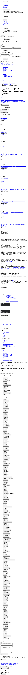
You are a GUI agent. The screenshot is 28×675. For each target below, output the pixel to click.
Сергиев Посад (7, 583)
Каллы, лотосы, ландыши (14, 97)
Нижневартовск (7, 527)
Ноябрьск (5, 543)
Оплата (4, 342)
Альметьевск (6, 400)
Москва (5, 383)
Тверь (5, 603)
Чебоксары (6, 623)
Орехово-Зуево (7, 551)
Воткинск (5, 448)
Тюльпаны (6, 102)
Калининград (6, 474)
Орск (5, 553)
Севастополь (6, 580)
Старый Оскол (6, 593)
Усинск (5, 614)
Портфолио (5, 5)
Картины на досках (7, 71)
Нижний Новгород (7, 384)
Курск (5, 504)
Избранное (8, 295)
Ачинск (5, 413)
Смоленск (6, 588)
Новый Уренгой (7, 540)
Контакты (5, 7)
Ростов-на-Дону (7, 390)
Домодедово (6, 460)
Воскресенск (6, 447)
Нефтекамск (6, 525)
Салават (5, 572)
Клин (5, 486)
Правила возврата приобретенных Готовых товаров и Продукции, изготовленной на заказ (13, 268)
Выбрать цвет (3, 110)
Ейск (5, 462)
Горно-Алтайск (6, 455)
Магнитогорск (6, 512)
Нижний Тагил (6, 531)
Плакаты (5, 75)
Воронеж (5, 379)
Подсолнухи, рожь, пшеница (7, 100)
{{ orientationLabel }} (5, 104)
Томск (5, 607)
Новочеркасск (6, 539)
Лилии (2, 98)
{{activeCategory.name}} (8, 12)
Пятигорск (6, 565)
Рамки (4, 74)
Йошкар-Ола (6, 471)
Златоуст (5, 466)
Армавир (5, 407)
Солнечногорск (7, 589)
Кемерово (5, 482)
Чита (5, 630)
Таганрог (5, 600)
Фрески (5, 68)
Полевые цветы (17, 100)
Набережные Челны (7, 521)
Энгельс (5, 634)
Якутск (5, 637)
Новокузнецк (6, 532)
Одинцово (6, 546)
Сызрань (5, 597)
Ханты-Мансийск (7, 622)
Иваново (5, 467)
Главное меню (6, 9)
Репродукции (6, 72)
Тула (5, 608)
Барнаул (5, 417)
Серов (5, 584)
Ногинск (5, 542)
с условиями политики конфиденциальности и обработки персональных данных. (11, 664)
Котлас (5, 496)
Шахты (5, 631)
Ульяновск (6, 612)
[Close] (1, 642)
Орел (5, 549)
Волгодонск (6, 441)
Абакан (5, 399)
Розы (22, 100)
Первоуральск (6, 555)
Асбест (5, 410)
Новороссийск (6, 535)
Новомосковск (6, 534)
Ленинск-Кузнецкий (7, 506)
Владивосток (6, 436)
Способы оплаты (8, 261)
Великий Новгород (7, 434)
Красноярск (6, 500)
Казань (5, 382)
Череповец (6, 626)
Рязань (5, 570)
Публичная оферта (10, 297)
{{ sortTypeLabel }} (4, 112)
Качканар (5, 481)
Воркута (5, 444)
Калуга (5, 475)
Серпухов (5, 585)
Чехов (5, 629)
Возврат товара (9, 299)
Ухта (4, 619)
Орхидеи (21, 98)
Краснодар (6, 497)
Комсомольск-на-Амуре (8, 493)
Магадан (5, 511)
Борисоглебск (6, 426)
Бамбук (7, 97)
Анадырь (5, 402)
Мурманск (6, 519)
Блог (4, 6)
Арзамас (5, 406)
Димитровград (6, 458)
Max (13, 64)
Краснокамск (6, 498)
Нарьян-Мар (6, 524)
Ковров (5, 489)
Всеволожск (6, 449)
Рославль (5, 566)
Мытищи (5, 520)
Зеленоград (6, 464)
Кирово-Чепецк (7, 485)
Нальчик (5, 523)
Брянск (5, 430)
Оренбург (5, 550)
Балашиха (6, 415)
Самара (5, 391)
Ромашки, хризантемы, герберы (8, 101)
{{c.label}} (5, 50)
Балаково (5, 414)
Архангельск (6, 409)
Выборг (5, 451)
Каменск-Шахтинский (8, 478)
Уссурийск (6, 615)
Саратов (5, 578)
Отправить (3, 659)
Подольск (5, 561)
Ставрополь (6, 592)
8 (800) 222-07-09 (4, 63)
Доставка (5, 2)
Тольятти (5, 606)
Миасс (5, 516)
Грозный (5, 456)
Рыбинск (5, 569)
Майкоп (5, 513)
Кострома (5, 494)
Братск (5, 429)
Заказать (2, 123)
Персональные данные (11, 298)
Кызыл (5, 505)
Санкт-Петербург (7, 576)
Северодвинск (6, 581)
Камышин (5, 479)
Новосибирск (6, 386)
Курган (5, 502)
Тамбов (5, 602)
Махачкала (6, 515)
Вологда (5, 443)
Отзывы (5, 4)
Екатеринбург (6, 380)
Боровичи (5, 428)
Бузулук (5, 432)
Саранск (5, 577)
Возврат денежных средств (12, 301)
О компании (6, 332)
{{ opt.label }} (7, 107)
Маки (11, 98)
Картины (5, 69)
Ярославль (6, 638)
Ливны (5, 508)
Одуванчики (16, 98)
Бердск (5, 421)
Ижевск (5, 468)
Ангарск (5, 403)
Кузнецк (5, 501)
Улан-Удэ (5, 611)
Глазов (5, 453)
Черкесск (5, 627)
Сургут (5, 596)
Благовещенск (6, 425)
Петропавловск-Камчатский (9, 559)
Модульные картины (7, 70)
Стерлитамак (6, 595)
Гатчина (5, 452)
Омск (5, 387)
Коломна (5, 490)
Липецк (5, 509)
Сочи (5, 591)
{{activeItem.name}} (7, 11)
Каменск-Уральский (7, 477)
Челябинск (6, 625)
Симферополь (6, 587)
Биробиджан (6, 424)
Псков (5, 562)
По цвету (7, 55)
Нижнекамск (6, 528)
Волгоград (6, 378)
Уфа (4, 394)
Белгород (5, 418)
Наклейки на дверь (7, 76)
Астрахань (6, 411)
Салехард (6, 573)
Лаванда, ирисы (23, 97)
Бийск (5, 422)
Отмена (2, 46)
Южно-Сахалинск (7, 636)
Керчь (5, 483)
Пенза (5, 554)
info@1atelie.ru (6, 325)
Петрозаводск (6, 558)
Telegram (10, 64)
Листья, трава (7, 98)
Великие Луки (6, 433)
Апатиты (5, 405)
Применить (3, 673)
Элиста (5, 633)
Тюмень (5, 610)
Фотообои (5, 67)
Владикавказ (6, 437)
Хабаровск (6, 621)
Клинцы (5, 487)
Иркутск (5, 470)
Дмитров (5, 459)
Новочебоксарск (7, 538)
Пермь (5, 388)
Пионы (24, 98)
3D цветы (3, 97)
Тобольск (5, 604)
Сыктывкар (6, 599)
